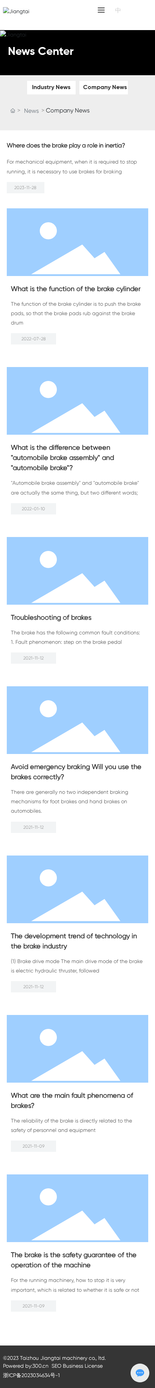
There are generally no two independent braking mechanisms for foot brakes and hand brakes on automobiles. (69, 801)
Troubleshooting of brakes (51, 617)
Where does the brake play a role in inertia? (66, 145)
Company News (105, 88)
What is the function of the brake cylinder (76, 289)
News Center (41, 52)
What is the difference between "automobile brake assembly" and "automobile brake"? (62, 457)
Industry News (51, 88)
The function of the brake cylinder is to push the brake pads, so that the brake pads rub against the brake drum (76, 313)
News (31, 110)
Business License (83, 1366)
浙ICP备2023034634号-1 (31, 1375)
